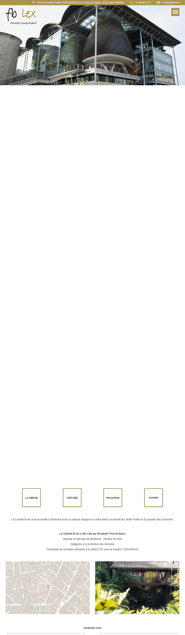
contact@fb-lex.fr (171, 2)
